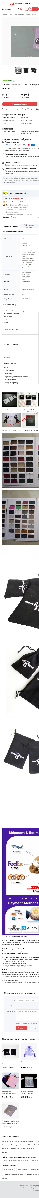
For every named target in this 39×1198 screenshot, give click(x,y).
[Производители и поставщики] (20, 3)
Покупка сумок (22, 1169)
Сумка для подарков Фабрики (13, 1174)
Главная (4, 14)
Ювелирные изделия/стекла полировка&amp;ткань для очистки (11, 1148)
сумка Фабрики (8, 1169)
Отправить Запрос (19, 104)
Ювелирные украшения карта (11, 1141)
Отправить (22, 1028)
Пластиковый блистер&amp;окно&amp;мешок (29, 1145)
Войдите (5, 217)
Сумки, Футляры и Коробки (16, 14)
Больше (4, 1178)
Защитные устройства (27, 1148)
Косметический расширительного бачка (11, 1145)
